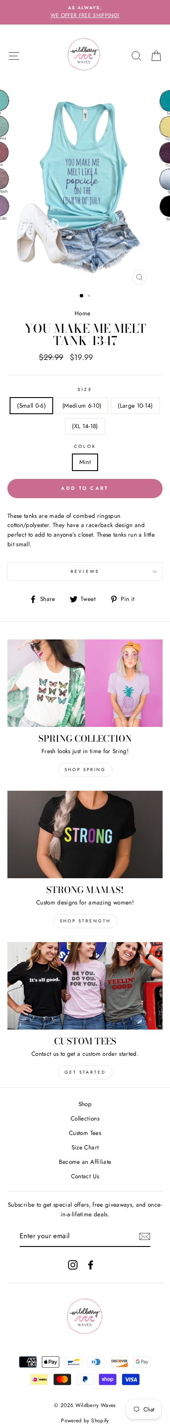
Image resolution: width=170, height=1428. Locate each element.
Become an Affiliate (85, 1161)
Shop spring (85, 769)
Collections (85, 1118)
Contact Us (85, 1176)
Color (84, 446)
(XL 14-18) (85, 426)
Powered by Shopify (85, 1421)
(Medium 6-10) (81, 405)
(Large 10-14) (135, 405)
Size (85, 389)
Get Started (85, 1072)
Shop (85, 1104)
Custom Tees (85, 1132)
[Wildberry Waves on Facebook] (90, 1265)
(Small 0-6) (31, 405)
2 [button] (90, 296)
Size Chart (85, 1147)
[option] (85, 12)
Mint (85, 461)
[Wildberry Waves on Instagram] (73, 1265)
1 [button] (82, 296)
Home (82, 313)
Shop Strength (85, 921)
